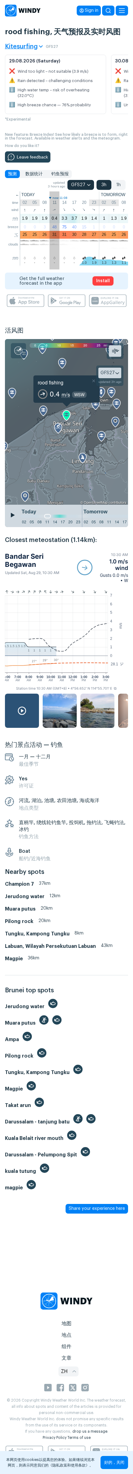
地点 (66, 1335)
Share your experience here (97, 1208)
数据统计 (34, 174)
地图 (66, 1323)
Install (103, 281)
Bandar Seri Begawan (24, 560)
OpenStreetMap (96, 502)
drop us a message (89, 1431)
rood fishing (50, 382)
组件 (66, 1346)
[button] (102, 567)
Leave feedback (32, 156)
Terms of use (79, 1438)
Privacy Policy (54, 1438)
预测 (12, 174)
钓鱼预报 (60, 174)
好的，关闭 (114, 1462)
